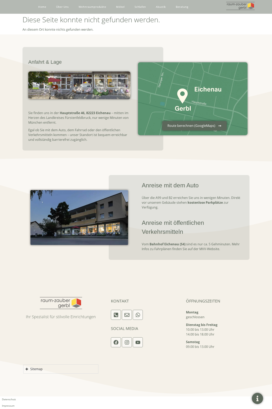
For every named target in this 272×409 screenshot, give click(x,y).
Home (42, 7)
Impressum (8, 405)
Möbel (120, 7)
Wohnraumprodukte (92, 7)
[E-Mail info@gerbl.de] (127, 315)
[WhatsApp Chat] (138, 315)
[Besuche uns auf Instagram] (127, 342)
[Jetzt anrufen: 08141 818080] (116, 315)
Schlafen (140, 7)
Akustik (161, 7)
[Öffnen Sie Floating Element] (257, 398)
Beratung (182, 7)
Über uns (62, 7)
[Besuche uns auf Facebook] (116, 342)
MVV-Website (209, 249)
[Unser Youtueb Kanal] (138, 342)
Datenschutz (9, 399)
